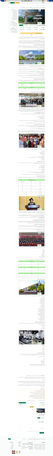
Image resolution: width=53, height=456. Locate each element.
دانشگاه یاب (19, 443)
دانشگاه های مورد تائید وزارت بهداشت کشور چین (35, 71)
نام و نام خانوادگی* (42, 428)
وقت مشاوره (19, 446)
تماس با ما (12, 443)
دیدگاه (43, 422)
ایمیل (30, 428)
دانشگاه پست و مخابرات (41, 414)
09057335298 (23, 446)
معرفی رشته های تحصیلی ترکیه (14, 18)
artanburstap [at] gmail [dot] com (25, 447)
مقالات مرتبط (32, 406)
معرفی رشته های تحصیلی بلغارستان (14, 17)
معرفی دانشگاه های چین (28, 7)
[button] (31, 390)
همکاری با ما (12, 446)
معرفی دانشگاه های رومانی (15, 15)
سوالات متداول (11, 447)
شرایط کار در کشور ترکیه (15, 12)
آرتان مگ (30, 2)
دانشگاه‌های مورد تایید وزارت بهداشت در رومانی (13, 23)
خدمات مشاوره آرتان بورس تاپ (14, 10)
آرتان (39, 2)
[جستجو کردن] (8, 7)
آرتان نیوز (27, 2)
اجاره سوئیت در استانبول (15, 24)
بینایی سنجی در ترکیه (15, 32)
